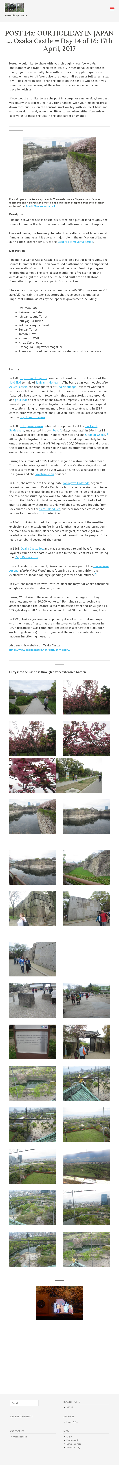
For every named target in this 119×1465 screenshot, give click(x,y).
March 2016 (72, 1422)
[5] (96, 574)
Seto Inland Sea (49, 509)
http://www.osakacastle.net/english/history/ (40, 650)
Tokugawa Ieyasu (31, 426)
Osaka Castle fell (32, 549)
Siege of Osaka (95, 435)
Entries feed (72, 1440)
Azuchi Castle (18, 387)
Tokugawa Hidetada (76, 483)
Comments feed (73, 1443)
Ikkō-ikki (15, 382)
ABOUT (69, 1407)
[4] (107, 433)
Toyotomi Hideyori (32, 417)
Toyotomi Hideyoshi (33, 378)
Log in (69, 1436)
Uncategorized (20, 1436)
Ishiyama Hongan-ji (49, 382)
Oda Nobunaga (66, 387)
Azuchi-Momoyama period (40, 206)
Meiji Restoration (26, 557)
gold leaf (21, 400)
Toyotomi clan (44, 474)
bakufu (58, 430)
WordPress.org (73, 1447)
